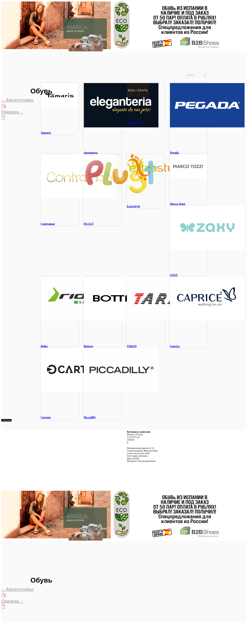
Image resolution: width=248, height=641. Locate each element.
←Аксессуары (17, 99)
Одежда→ (12, 111)
